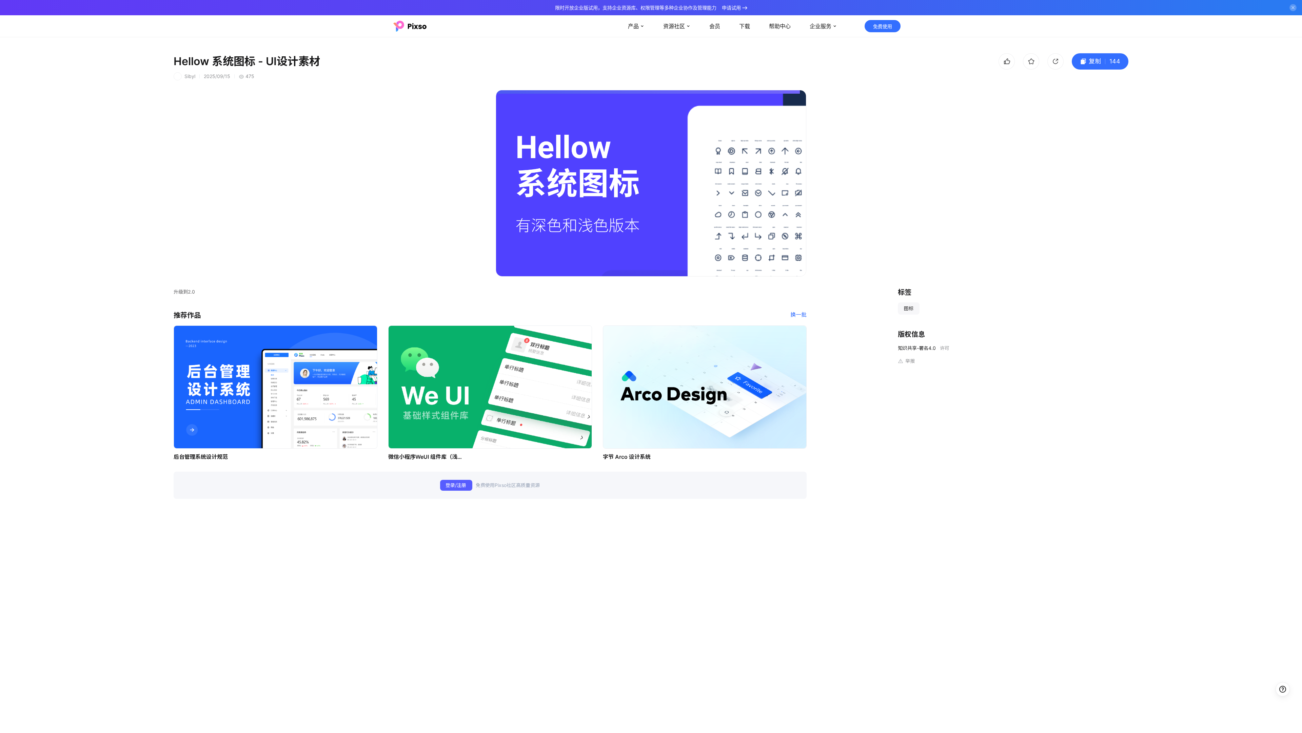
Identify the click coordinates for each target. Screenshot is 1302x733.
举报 (910, 361)
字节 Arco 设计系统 (627, 456)
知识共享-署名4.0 (917, 348)
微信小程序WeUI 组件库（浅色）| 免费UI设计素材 (427, 456)
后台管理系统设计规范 (201, 456)
